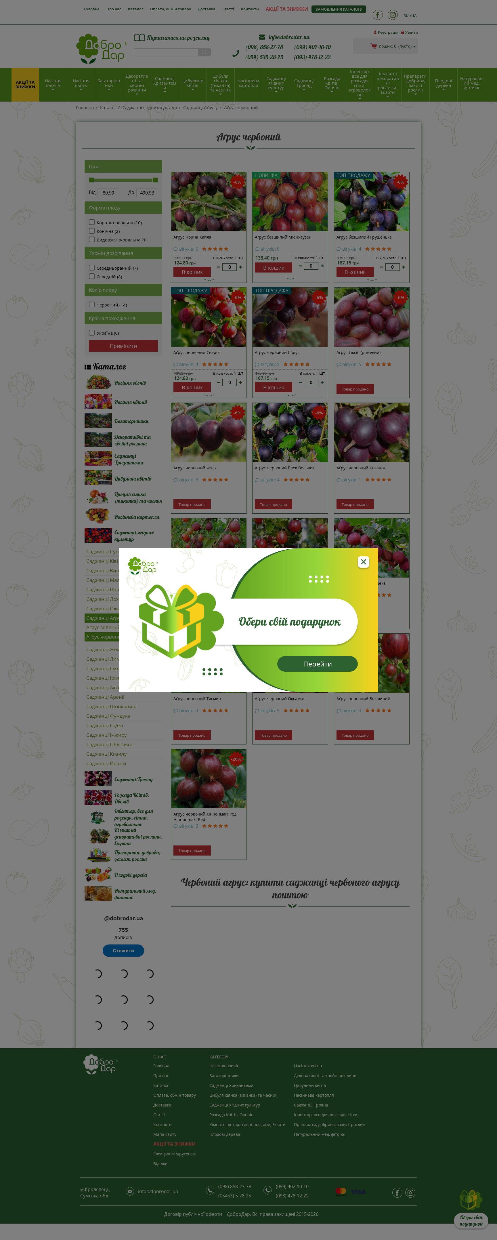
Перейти (317, 663)
